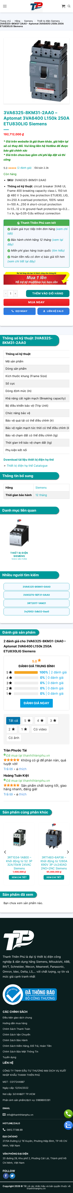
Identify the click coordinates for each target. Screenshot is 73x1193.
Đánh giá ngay (36, 703)
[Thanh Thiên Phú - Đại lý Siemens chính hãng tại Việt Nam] (36, 6)
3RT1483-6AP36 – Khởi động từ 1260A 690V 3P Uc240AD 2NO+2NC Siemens (54, 863)
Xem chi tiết (19, 877)
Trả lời (8, 769)
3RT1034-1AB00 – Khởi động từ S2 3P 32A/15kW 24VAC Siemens (19, 863)
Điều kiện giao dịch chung (17, 1017)
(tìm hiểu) (58, 250)
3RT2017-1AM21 (36, 603)
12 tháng (41, 495)
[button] (5, 6)
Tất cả (13, 720)
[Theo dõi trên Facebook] (6, 1176)
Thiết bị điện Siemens (48, 21)
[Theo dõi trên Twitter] (12, 1176)
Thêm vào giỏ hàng (47, 293)
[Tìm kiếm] (69, 6)
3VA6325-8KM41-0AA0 (36, 586)
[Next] (68, 852)
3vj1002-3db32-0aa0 (36, 611)
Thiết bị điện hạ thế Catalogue (27, 465)
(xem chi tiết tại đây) (21, 261)
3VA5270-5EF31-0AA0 (36, 594)
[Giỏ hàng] (63, 6)
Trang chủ (5, 21)
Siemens (28, 21)
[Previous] (5, 852)
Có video (40, 729)
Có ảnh (14, 738)
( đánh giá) (24, 167)
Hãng (17, 21)
